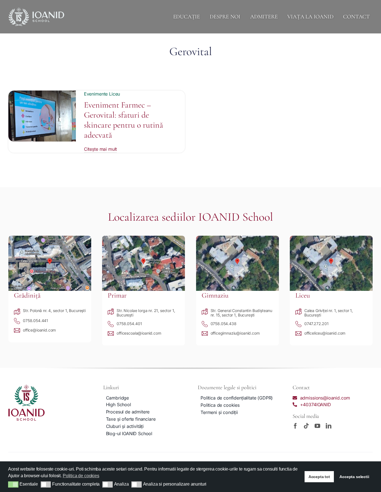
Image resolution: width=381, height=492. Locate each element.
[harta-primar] (143, 238)
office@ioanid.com (39, 330)
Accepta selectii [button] (354, 476)
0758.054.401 (129, 323)
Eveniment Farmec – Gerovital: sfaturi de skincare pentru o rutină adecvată (123, 120)
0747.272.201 (316, 323)
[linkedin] (328, 426)
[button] (13, 484)
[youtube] (317, 426)
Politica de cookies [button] (81, 475)
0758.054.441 (35, 320)
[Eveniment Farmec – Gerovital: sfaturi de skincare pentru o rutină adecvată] (42, 94)
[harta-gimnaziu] (237, 238)
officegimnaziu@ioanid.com (235, 333)
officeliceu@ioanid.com (324, 333)
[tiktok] (306, 426)
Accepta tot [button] (319, 476)
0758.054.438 (224, 323)
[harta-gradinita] (49, 238)
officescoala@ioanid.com (139, 333)
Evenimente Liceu (102, 94)
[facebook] (295, 426)
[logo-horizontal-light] (36, 10)
